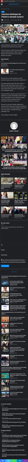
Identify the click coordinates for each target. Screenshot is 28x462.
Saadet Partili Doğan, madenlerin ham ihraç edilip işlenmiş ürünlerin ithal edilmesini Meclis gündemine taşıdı (13, 369)
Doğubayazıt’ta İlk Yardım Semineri (19, 186)
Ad (2, 244)
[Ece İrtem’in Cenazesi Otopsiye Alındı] (7, 210)
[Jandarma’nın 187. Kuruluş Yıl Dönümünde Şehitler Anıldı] (5, 388)
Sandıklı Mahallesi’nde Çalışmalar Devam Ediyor (6, 187)
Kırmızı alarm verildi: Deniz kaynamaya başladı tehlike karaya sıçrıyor (16, 283)
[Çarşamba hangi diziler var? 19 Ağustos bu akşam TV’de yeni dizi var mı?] (5, 375)
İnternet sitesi (4, 254)
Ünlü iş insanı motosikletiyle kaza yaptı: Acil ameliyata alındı (18, 300)
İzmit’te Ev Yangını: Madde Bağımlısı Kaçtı (16, 393)
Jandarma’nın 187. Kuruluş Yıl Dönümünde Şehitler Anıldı (17, 387)
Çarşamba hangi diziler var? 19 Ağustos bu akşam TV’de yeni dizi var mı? (18, 375)
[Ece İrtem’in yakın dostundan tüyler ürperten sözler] (7, 195)
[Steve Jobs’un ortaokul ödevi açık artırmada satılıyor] (5, 319)
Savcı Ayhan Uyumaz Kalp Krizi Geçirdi (11, 1)
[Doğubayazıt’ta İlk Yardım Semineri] (21, 181)
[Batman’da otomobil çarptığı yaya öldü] (5, 382)
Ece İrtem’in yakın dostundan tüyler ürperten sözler (5, 201)
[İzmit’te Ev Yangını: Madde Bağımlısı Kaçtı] (5, 394)
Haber (8, 8)
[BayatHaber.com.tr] (14, 4)
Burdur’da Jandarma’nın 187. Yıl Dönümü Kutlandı (17, 362)
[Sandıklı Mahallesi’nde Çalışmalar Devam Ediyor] (7, 181)
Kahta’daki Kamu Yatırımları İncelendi (20, 215)
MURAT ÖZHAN (6, 19)
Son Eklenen (14, 271)
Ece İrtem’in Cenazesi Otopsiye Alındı (6, 215)
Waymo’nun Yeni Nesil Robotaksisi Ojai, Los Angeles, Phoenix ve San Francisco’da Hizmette (17, 349)
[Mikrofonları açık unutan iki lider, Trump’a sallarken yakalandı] (21, 195)
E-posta (3, 249)
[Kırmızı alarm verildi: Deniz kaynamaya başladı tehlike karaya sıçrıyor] (5, 283)
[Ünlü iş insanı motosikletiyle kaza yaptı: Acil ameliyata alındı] (5, 301)
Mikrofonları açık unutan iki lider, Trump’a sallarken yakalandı (21, 201)
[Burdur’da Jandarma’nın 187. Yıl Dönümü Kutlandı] (5, 363)
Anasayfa (4, 8)
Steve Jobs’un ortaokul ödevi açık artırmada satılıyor (17, 318)
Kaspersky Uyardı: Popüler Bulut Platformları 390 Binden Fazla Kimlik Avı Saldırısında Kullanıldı (18, 307)
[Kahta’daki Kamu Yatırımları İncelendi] (21, 210)
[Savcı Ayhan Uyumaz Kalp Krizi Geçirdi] (5, 71)
